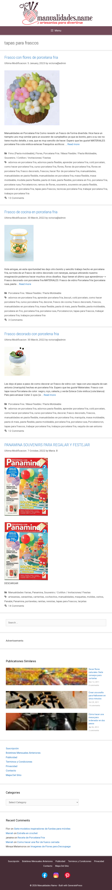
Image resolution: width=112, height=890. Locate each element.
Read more (73, 144)
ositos (99, 596)
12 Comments (16, 430)
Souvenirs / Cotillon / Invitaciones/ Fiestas (27, 157)
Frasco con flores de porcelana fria (31, 57)
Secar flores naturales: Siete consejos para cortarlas (96, 674)
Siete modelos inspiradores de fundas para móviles (42, 828)
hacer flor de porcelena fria (64, 171)
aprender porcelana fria (75, 162)
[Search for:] (56, 622)
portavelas (31, 601)
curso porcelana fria (45, 166)
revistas (50, 601)
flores (60, 166)
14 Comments (16, 605)
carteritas (38, 596)
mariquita (80, 417)
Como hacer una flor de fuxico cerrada (38, 842)
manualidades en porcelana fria (56, 175)
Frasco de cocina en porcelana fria (30, 212)
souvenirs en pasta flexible (82, 184)
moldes (91, 596)
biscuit (67, 297)
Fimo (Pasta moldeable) (21, 153)
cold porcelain (97, 162)
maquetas (80, 596)
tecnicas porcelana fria (69, 188)
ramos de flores (46, 184)
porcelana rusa (12, 184)
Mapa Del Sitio (13, 775)
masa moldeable (95, 417)
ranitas (41, 601)
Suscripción (12, 748)
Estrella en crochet (27, 833)
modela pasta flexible (28, 180)
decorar (48, 302)
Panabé (8, 601)
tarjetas (82, 601)
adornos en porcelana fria (22, 162)
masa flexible (82, 175)
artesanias (14, 596)
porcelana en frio (81, 180)
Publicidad (11, 757)
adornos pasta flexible (49, 162)
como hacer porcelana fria (18, 166)
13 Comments (16, 197)
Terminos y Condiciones (19, 761)
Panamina (37, 592)
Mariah (9, 833)
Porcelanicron (29, 184)
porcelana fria (99, 180)
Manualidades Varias (19, 592)
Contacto (11, 770)
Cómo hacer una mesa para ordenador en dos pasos (97, 719)
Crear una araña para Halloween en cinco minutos (97, 695)
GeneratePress (75, 885)
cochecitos (51, 596)
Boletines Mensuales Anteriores (23, 752)
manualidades (88, 171)
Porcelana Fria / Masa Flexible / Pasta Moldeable (69, 153)
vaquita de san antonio (89, 426)
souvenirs (61, 184)
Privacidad (11, 766)
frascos (44, 171)
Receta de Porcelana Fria (31, 837)
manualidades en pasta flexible (21, 175)
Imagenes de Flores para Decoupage (50, 846)
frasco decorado (30, 171)
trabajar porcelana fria (95, 188)
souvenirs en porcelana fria (19, 188)
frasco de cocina (62, 302)
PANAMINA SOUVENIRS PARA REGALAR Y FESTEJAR (47, 445)
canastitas (26, 596)
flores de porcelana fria (77, 166)
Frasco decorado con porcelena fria (31, 334)
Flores (39, 153)
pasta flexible (64, 180)
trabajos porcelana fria (16, 193)
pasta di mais (48, 180)
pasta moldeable (95, 306)
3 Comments (15, 319)
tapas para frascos (45, 188)
